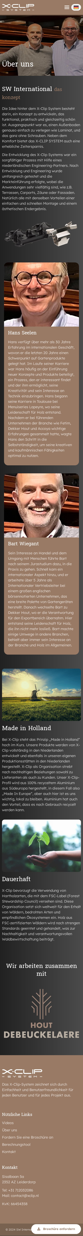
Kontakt (9, 14)
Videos (8, 1123)
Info (10, 21)
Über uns (9, 1130)
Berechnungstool (16, 1145)
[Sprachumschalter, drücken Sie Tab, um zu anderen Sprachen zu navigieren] (76, 7)
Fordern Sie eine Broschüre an (27, 1137)
